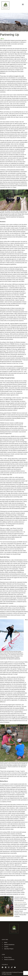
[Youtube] (15, 967)
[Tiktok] (12, 967)
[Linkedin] (5, 967)
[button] (23, 4)
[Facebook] (2, 967)
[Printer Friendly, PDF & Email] (2, 39)
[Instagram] (8, 967)
